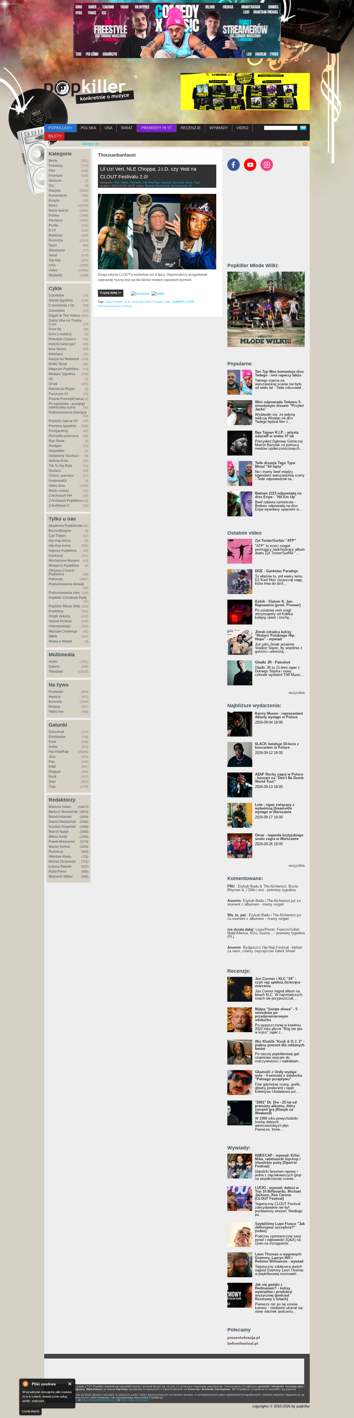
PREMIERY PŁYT (156, 128)
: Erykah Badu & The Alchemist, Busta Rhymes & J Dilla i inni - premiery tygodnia (262, 888)
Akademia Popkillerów (65, 526)
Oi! (51, 379)
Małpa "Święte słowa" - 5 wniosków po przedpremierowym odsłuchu (276, 1014)
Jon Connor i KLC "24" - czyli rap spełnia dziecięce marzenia (277, 982)
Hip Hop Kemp (60, 546)
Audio (53, 662)
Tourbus (55, 471)
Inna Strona (57, 349)
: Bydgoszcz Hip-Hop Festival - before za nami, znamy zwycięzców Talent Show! (264, 949)
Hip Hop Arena (60, 541)
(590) (84, 871)
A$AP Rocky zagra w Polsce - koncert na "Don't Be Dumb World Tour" (279, 778)
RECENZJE (191, 128)
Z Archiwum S (59, 506)
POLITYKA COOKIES (135, 1400)
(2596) (84, 821)
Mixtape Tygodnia (62, 374)
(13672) (83, 806)
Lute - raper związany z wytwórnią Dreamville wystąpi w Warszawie (275, 808)
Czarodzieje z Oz (61, 305)
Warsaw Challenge (63, 631)
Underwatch (58, 481)
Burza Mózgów (60, 531)
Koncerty (55, 702)
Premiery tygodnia (62, 426)
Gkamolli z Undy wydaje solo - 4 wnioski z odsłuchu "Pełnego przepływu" (278, 1075)
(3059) (84, 816)
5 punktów (56, 295)
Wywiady (55, 275)
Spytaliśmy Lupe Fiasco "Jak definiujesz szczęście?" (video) (280, 1227)
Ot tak (53, 384)
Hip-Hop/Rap (59, 752)
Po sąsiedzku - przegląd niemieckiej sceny (67, 405)
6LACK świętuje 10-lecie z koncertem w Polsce (277, 746)
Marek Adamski (60, 817)
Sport (53, 245)
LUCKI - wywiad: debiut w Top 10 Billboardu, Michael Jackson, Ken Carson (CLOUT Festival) (278, 1193)
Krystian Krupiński (62, 827)
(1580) (84, 831)
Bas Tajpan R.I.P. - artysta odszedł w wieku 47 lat (276, 434)
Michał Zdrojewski (62, 861)
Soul (52, 782)
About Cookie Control (25, 1383)
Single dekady (59, 616)
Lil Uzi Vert (138, 301)
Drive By (55, 329)
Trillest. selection (61, 476)
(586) (84, 876)
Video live (56, 712)
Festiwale (56, 692)
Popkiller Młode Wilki (64, 606)
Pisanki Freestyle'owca (66, 399)
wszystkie (297, 693)
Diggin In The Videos (64, 316)
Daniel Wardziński (62, 822)
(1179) (84, 841)
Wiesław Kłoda (60, 856)
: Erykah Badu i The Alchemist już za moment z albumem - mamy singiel (264, 902)
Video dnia (57, 486)
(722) (84, 856)
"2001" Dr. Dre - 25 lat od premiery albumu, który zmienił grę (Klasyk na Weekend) (276, 1107)
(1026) (84, 846)
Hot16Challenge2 (62, 344)
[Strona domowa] (89, 91)
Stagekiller (57, 451)
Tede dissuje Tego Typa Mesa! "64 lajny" (275, 465)
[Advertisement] (268, 219)
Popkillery (56, 611)
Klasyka (55, 190)
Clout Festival (113, 301)
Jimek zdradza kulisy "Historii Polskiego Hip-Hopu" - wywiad (275, 635)
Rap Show (56, 441)
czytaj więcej (30, 1411)
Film (52, 171)
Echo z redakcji (60, 334)
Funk (52, 742)
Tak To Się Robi (60, 466)
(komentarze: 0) (181, 185)
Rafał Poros (57, 871)
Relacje (54, 707)
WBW (53, 636)
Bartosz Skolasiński (63, 812)
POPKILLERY (60, 128)
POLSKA (88, 128)
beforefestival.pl (242, 1343)
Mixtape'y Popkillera (64, 566)
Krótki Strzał (58, 364)
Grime (53, 747)
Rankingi (55, 235)
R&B (52, 767)
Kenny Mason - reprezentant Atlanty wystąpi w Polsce (279, 715)
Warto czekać (59, 491)
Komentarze (58, 195)
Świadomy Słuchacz (64, 456)
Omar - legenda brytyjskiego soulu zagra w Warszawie (279, 837)
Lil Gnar (127, 306)
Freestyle (56, 176)
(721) (84, 861)
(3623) (84, 811)
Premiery (55, 220)
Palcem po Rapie (62, 389)
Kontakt (258, 143)
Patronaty (237, 143)
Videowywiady (60, 626)
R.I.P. (52, 230)
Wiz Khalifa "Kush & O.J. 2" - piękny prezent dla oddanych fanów (279, 1045)
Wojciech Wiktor (61, 876)
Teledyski (56, 671)
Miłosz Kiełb (58, 837)
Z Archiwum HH (60, 496)
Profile (53, 225)
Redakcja (56, 852)
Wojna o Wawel (60, 641)
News (53, 205)
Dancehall (56, 732)
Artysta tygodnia (61, 300)
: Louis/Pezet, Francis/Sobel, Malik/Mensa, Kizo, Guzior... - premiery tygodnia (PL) (266, 933)
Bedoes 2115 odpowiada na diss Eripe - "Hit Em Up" (278, 495)
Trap (52, 787)
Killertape (56, 354)
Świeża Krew (58, 461)
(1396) (84, 836)
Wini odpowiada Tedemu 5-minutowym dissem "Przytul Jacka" (279, 405)
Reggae (55, 772)
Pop (52, 762)
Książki (54, 200)
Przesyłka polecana (63, 436)
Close (70, 1384)
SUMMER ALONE (183, 301)
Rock (52, 777)
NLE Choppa (154, 301)
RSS (298, 143)
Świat (53, 255)
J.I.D (127, 301)
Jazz (52, 757)
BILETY (55, 136)
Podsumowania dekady (66, 584)
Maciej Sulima (59, 847)
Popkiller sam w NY (63, 421)
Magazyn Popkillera (64, 369)
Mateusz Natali (60, 807)
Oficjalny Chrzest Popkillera (61, 572)
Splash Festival (60, 621)
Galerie (54, 666)
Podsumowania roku (64, 593)
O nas (217, 143)
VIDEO (242, 128)
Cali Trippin (57, 536)
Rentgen (55, 446)
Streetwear (57, 250)
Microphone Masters (64, 561)
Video (53, 270)
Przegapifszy (58, 431)
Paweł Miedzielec (62, 842)
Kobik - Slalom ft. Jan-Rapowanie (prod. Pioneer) (278, 603)
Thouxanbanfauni (109, 306)
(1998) (84, 826)
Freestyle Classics (62, 339)
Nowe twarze (58, 210)
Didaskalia (57, 311)
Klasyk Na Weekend (64, 359)
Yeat (167, 301)
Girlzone (55, 181)
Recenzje (56, 240)
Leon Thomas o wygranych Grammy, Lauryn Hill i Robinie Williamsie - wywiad (279, 1257)
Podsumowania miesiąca (68, 412)
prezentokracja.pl (243, 1337)
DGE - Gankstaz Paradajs (276, 571)
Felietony (56, 166)
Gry (51, 186)
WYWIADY (218, 128)
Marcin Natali (59, 832)
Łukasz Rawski (60, 866)
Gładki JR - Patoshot (272, 662)
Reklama (280, 143)
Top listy (55, 260)
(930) (84, 851)
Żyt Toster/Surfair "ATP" (275, 540)
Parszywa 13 (58, 394)
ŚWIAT (127, 128)
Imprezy (55, 697)
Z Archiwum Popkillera (65, 501)
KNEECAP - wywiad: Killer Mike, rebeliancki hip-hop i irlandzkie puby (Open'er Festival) (278, 1160)
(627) (84, 866)
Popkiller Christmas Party (68, 598)
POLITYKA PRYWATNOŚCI (99, 1400)
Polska (54, 215)
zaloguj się (90, 144)
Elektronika (57, 737)
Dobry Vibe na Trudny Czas (65, 322)
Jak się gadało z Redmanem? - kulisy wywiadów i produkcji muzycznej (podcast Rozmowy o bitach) (273, 1291)
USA (108, 128)
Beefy (53, 161)
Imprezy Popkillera (63, 551)
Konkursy (56, 556)
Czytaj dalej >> (110, 292)
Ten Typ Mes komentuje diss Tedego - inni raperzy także (279, 373)
